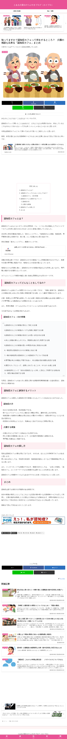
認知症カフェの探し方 (28, 207)
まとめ (23, 210)
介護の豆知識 (6, 533)
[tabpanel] (13, 23)
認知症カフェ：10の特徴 (30, 196)
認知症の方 (26, 201)
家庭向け (14, 533)
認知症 (33, 533)
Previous (1, 23)
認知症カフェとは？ (27, 190)
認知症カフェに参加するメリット (31, 198)
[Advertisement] (33, 169)
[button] (44, 108)
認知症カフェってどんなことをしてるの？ (34, 193)
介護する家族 (27, 204)
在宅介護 (27, 533)
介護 (21, 533)
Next (66, 23)
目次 (31, 186)
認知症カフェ (41, 533)
